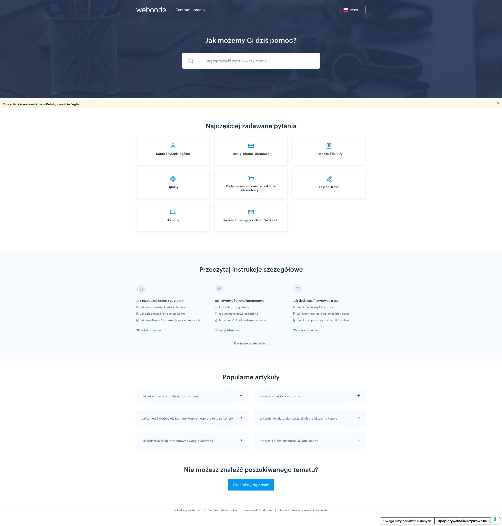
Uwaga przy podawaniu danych (407, 521)
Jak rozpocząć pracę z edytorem (160, 300)
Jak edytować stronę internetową (239, 300)
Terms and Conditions (257, 510)
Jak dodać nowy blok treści (315, 307)
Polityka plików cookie (222, 510)
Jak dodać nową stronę (234, 307)
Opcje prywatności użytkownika (462, 521)
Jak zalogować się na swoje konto (162, 313)
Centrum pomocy (190, 9)
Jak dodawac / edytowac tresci (316, 300)
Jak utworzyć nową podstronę (238, 313)
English (75, 104)
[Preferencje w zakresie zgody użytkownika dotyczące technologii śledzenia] (495, 519)
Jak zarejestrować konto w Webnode (164, 307)
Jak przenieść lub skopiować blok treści (323, 313)
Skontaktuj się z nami (251, 484)
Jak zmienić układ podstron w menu (242, 320)
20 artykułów (146, 330)
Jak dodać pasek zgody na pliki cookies (323, 320)
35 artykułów (303, 330)
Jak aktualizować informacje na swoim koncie (170, 320)
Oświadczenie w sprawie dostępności (303, 510)
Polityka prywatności (187, 510)
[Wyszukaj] (190, 61)
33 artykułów (225, 330)
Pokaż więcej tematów (250, 343)
